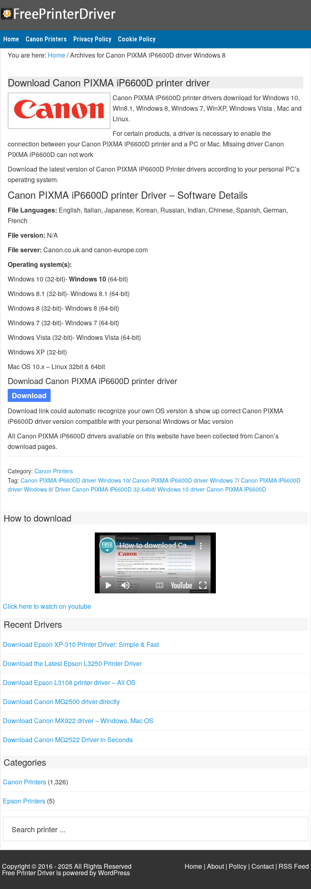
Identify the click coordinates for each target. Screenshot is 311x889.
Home (193, 866)
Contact (262, 866)
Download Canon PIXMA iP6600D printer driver (109, 82)
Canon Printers (53, 471)
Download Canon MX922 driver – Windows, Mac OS (78, 720)
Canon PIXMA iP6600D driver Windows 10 (75, 480)
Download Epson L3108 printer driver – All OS (69, 682)
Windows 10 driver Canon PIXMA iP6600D (212, 489)
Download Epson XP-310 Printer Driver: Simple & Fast (81, 644)
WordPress (114, 872)
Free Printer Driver (155, 12)
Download (29, 395)
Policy (238, 866)
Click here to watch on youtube (47, 606)
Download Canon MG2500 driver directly (61, 701)
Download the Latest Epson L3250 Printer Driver (72, 663)
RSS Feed (294, 866)
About (215, 866)
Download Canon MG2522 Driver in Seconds (68, 739)
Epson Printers (24, 800)
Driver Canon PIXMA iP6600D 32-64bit (104, 489)
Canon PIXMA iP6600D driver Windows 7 (185, 480)
